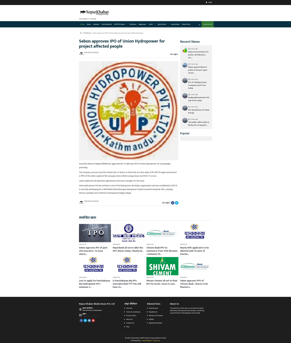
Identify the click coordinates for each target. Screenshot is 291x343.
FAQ (127, 326)
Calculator (207, 24)
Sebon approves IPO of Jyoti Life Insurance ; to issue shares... (93, 251)
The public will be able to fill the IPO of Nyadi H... (198, 124)
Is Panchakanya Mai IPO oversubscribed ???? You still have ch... (127, 284)
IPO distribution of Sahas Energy (198, 111)
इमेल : (85, 314)
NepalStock (153, 311)
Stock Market (107, 24)
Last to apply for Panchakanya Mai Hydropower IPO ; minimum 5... (94, 284)
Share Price (186, 24)
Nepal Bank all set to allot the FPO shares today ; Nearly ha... (128, 249)
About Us (129, 319)
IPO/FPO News (119, 24)
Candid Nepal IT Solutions (151, 340)
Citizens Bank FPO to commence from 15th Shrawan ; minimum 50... (161, 251)
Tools (150, 24)
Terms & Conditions (133, 311)
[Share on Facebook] (172, 202)
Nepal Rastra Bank (155, 323)
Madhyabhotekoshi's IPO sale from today (198, 99)
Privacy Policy (131, 315)
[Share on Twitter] (176, 202)
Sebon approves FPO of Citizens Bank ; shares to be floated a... (194, 284)
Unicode (129, 308)
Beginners (142, 24)
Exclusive (133, 24)
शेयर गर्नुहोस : (174, 54)
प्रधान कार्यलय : (88, 308)
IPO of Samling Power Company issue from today (197, 85)
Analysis (96, 24)
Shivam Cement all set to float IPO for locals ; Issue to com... (161, 282)
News (89, 24)
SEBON (151, 319)
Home (82, 24)
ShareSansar (153, 308)
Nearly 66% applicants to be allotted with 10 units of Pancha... (194, 251)
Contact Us (130, 323)
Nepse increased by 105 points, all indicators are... (198, 54)
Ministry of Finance (156, 315)
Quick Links (162, 24)
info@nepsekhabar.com (91, 316)
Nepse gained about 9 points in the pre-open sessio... (197, 69)
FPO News (87, 33)
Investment (175, 24)
